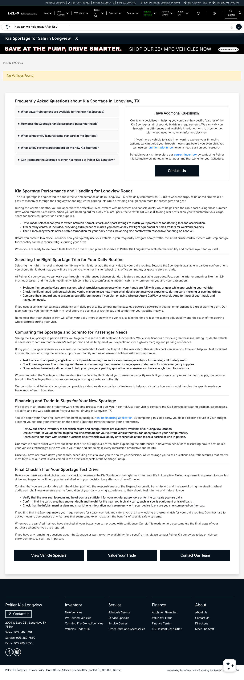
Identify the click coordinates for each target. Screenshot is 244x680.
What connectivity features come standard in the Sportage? (59, 135)
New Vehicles (73, 612)
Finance (159, 605)
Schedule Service (119, 612)
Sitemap (66, 670)
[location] (141, 3)
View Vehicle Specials (48, 555)
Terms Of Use (53, 670)
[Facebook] (9, 652)
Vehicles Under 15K (77, 629)
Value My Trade (162, 618)
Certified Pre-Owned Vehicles (84, 623)
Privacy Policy (36, 670)
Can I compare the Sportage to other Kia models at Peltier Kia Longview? (68, 159)
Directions (201, 623)
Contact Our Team (195, 555)
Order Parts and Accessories (126, 629)
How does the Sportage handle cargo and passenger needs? (60, 123)
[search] (240, 13)
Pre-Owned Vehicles (78, 618)
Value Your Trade (122, 555)
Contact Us (177, 171)
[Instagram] (17, 652)
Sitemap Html (80, 670)
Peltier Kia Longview (16, 670)
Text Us (231, 15)
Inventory (73, 605)
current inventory (185, 154)
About (200, 605)
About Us (201, 612)
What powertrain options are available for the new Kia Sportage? (62, 111)
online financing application (114, 417)
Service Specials (118, 618)
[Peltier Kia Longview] (22, 13)
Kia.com (117, 670)
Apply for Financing (164, 612)
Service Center (117, 623)
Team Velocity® (188, 670)
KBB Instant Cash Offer (167, 629)
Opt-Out (106, 670)
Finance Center (162, 623)
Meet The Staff (204, 629)
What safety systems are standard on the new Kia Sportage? (60, 147)
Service (114, 605)
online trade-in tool (161, 147)
